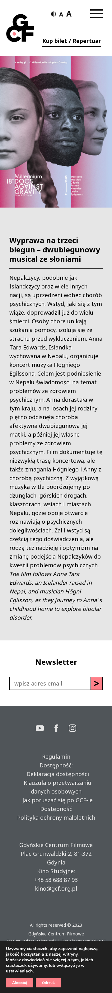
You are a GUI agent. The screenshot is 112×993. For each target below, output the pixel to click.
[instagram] (72, 728)
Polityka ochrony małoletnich (56, 817)
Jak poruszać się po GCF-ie (56, 800)
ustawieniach (19, 971)
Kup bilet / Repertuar (71, 40)
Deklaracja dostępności (56, 774)
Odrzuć (48, 982)
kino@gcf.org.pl (56, 888)
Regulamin (56, 756)
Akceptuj (19, 982)
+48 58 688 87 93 (56, 879)
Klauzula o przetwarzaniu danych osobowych (56, 787)
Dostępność (56, 809)
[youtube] (45, 729)
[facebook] (61, 728)
